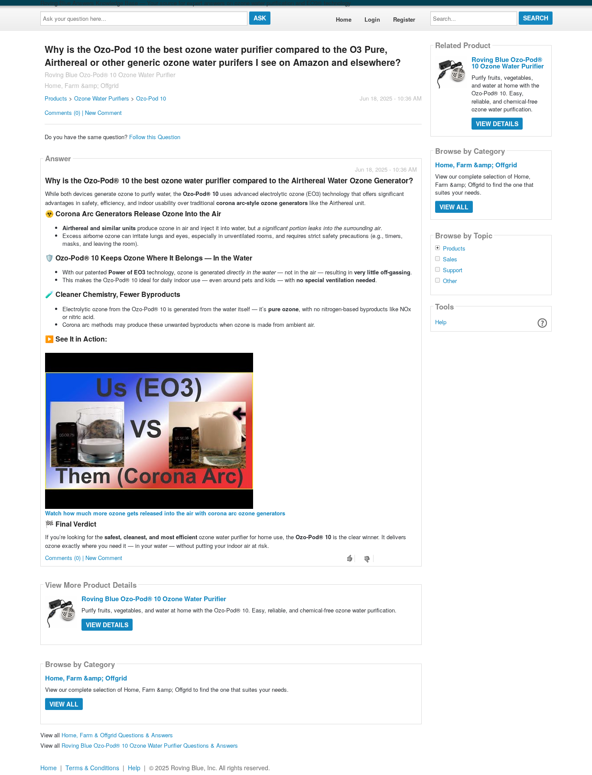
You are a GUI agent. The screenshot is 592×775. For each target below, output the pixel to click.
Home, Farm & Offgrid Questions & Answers (117, 735)
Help (440, 322)
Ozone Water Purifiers (101, 98)
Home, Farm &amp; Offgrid (86, 678)
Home (343, 19)
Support (452, 270)
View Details (107, 624)
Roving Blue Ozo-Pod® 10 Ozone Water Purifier (153, 598)
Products (56, 98)
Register (404, 19)
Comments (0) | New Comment (83, 112)
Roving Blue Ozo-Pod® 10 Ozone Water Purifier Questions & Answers (150, 745)
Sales (450, 259)
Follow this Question (154, 137)
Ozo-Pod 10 (151, 98)
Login (372, 19)
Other (450, 281)
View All (63, 704)
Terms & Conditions (92, 767)
